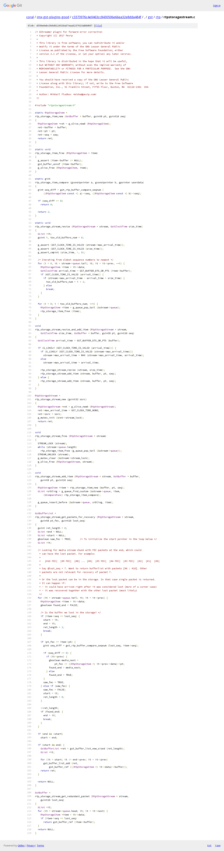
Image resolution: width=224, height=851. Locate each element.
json (217, 845)
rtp (158, 17)
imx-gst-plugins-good (53, 17)
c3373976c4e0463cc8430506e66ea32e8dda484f (106, 17)
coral (30, 17)
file (98, 25)
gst (150, 17)
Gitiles (21, 845)
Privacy (31, 845)
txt (209, 845)
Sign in (216, 5)
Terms (40, 845)
